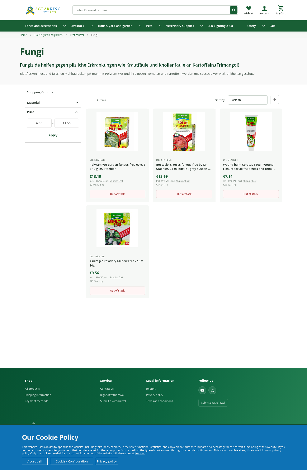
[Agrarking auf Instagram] (212, 390)
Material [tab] (33, 102)
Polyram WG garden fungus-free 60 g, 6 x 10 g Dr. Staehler (117, 167)
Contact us (107, 388)
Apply (52, 135)
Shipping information (38, 395)
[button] (142, 116)
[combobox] (155, 10)
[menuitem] (44, 26)
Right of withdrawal (112, 395)
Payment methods (36, 401)
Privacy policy (154, 395)
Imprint (151, 388)
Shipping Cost (116, 181)
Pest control (77, 35)
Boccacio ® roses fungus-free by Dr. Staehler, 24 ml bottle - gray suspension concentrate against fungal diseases (182, 167)
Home (24, 35)
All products (32, 388)
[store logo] (44, 10)
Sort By (220, 100)
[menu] (153, 26)
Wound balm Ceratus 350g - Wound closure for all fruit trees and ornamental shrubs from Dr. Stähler (248, 167)
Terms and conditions (159, 401)
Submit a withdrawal (113, 401)
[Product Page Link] (117, 131)
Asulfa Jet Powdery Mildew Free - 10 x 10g (116, 263)
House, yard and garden (48, 35)
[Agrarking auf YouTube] (202, 390)
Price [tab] (30, 112)
